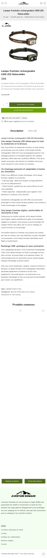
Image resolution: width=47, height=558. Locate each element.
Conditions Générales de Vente (12, 530)
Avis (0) (32, 131)
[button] (12, 481)
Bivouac (14, 292)
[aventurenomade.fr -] (23, 3)
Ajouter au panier (25, 104)
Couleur (5, 95)
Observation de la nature (26, 292)
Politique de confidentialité (10, 537)
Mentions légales (7, 540)
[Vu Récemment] (43, 553)
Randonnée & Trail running (34, 17)
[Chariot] (44, 3)
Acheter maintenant (23, 110)
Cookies (4, 533)
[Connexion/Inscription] (41, 3)
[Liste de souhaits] (4, 24)
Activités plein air (16, 17)
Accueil (5, 17)
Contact (4, 544)
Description (16, 131)
